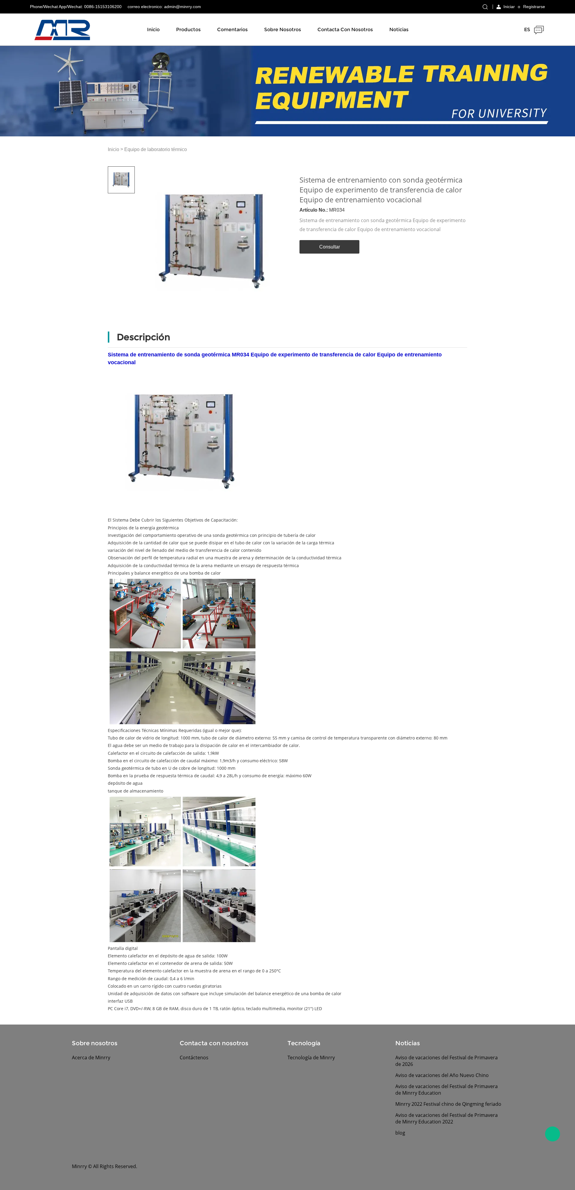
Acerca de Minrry (91, 1057)
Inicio (153, 29)
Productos (188, 29)
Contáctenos (194, 1057)
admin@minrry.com (182, 6)
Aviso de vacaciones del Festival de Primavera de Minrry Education (446, 1089)
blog (400, 1132)
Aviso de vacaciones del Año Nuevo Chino (442, 1075)
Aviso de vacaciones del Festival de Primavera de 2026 (446, 1060)
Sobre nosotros (282, 29)
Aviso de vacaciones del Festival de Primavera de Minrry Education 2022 (446, 1118)
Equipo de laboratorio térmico (155, 149)
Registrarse (534, 6)
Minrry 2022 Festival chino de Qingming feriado (448, 1104)
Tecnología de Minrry (311, 1057)
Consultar (329, 246)
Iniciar (509, 6)
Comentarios (232, 29)
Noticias (398, 29)
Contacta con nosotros (345, 29)
